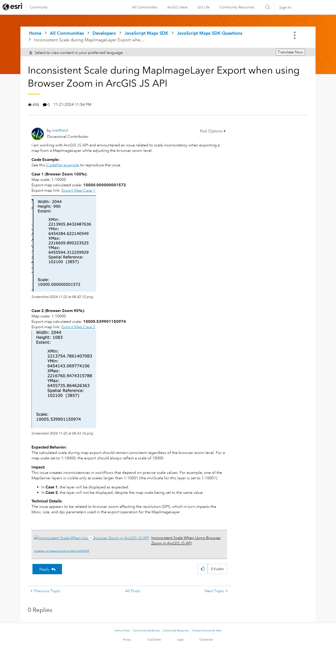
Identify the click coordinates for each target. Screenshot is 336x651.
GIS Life (204, 7)
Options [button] (295, 35)
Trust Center (154, 639)
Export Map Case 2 (78, 327)
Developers (104, 33)
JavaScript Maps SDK (146, 33)
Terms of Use (121, 630)
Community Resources (236, 7)
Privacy (127, 639)
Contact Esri (206, 639)
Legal (180, 639)
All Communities (144, 7)
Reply (44, 569)
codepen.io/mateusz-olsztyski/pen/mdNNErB (61, 551)
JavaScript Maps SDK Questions (209, 33)
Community (39, 7)
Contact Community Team (207, 630)
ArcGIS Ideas (177, 7)
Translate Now (290, 52)
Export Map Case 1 (78, 190)
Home (35, 33)
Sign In (285, 7)
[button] (213, 131)
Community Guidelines (146, 630)
